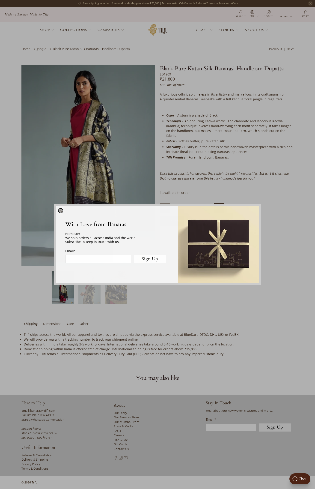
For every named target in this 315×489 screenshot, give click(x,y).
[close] (60, 210)
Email (70, 251)
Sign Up (150, 259)
